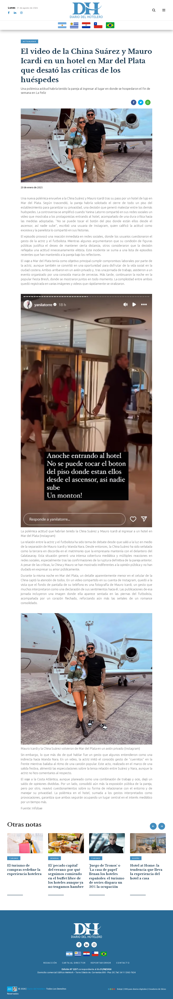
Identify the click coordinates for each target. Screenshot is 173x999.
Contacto (123, 963)
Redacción (50, 963)
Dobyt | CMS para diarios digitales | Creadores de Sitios (141, 989)
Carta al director (73, 963)
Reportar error (101, 963)
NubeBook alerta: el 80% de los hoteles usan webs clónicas (146, 868)
